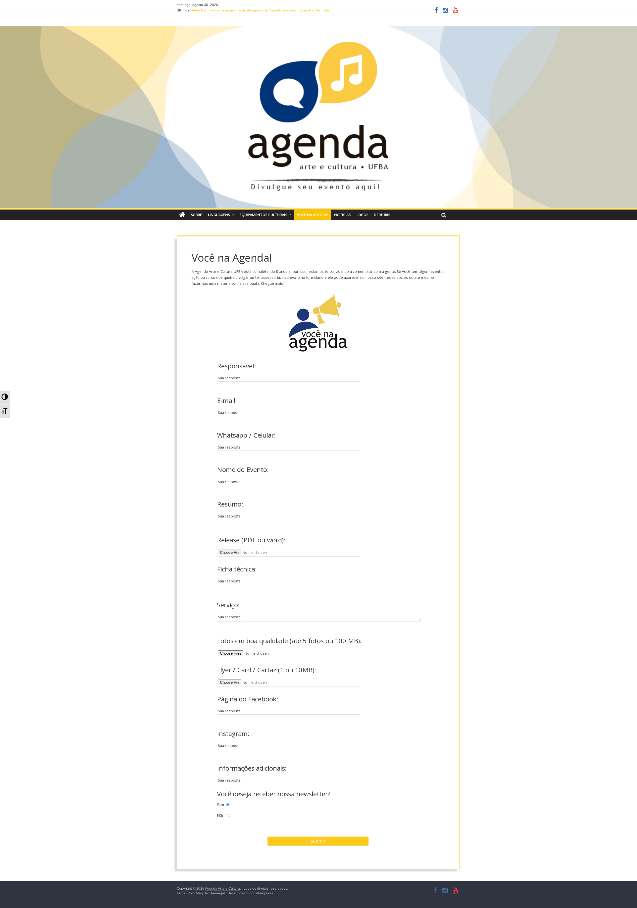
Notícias (342, 214)
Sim (221, 805)
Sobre (196, 214)
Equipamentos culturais (263, 214)
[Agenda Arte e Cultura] (318, 117)
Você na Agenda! (312, 214)
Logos (362, 214)
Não (221, 816)
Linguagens (219, 214)
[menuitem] (5, 397)
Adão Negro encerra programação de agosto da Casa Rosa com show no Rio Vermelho (261, 10)
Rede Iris (382, 214)
